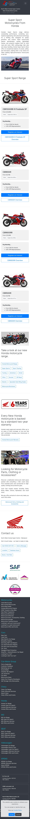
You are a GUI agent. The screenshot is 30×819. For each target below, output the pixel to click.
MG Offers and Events (7, 723)
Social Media (5, 670)
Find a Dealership (6, 664)
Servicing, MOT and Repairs (9, 643)
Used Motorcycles (6, 602)
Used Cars (4, 637)
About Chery (5, 693)
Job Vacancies (5, 673)
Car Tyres (4, 648)
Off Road (19, 377)
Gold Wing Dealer (6, 606)
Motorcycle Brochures (8, 386)
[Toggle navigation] (25, 3)
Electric (4, 382)
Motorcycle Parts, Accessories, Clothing (13, 617)
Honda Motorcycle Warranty (10, 439)
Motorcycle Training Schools (9, 621)
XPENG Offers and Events (8, 767)
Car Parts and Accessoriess (9, 646)
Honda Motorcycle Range (9, 364)
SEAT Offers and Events (8, 737)
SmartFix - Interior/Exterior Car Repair (12, 652)
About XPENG (5, 765)
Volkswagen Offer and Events (9, 753)
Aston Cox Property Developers (10, 679)
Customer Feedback (7, 666)
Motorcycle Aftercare (7, 615)
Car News (4, 675)
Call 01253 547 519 (7, 546)
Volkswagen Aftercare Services (10, 751)
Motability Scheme (6, 641)
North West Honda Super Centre (10, 9)
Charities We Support (7, 671)
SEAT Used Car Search (7, 733)
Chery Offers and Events (8, 695)
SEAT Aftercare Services (8, 735)
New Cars (4, 635)
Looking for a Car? (6, 654)
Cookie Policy (18, 810)
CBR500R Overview (15, 321)
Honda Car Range (6, 703)
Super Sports (6, 368)
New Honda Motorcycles (10, 10)
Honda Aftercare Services (8, 707)
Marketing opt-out (6, 668)
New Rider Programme (7, 612)
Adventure (13, 373)
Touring (4, 373)
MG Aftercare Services (7, 721)
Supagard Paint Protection (9, 650)
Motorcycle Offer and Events (9, 627)
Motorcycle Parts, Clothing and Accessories (15, 503)
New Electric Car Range (8, 639)
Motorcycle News (6, 677)
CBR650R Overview (15, 200)
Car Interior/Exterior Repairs (9, 644)
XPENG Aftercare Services (8, 763)
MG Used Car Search (7, 719)
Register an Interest (15, 132)
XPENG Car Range (6, 761)
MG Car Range (5, 717)
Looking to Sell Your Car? (8, 656)
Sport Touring (17, 368)
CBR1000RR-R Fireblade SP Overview (15, 138)
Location (4, 550)
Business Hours (14, 550)
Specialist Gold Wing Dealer (18, 382)
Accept (12, 814)
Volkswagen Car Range (8, 745)
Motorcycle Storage (7, 619)
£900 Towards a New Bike (9, 610)
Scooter (11, 377)
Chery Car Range (6, 689)
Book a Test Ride (7, 555)
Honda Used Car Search (8, 705)
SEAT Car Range (6, 731)
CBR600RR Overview (15, 260)
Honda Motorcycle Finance (9, 608)
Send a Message (21, 546)
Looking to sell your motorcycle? (10, 623)
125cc (4, 377)
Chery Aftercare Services (8, 691)
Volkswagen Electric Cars (8, 747)
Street (20, 373)
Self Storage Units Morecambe (10, 681)
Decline (18, 814)
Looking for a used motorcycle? (10, 625)
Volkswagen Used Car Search (9, 749)
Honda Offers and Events (8, 709)
